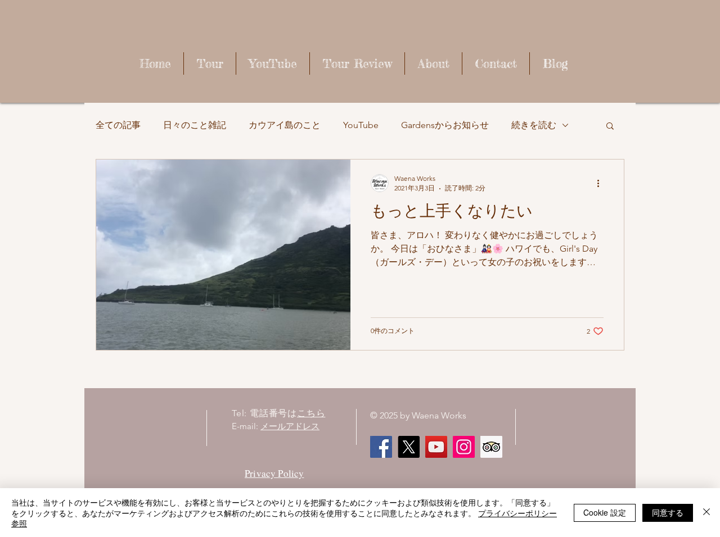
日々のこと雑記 (194, 125)
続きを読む (533, 125)
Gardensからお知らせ (445, 125)
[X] (409, 447)
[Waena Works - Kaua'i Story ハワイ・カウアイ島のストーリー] (436, 447)
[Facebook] (381, 447)
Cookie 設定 (604, 512)
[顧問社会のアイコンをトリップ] (491, 447)
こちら (311, 413)
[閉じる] (706, 512)
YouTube (361, 125)
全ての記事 (118, 125)
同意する (667, 512)
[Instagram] (464, 447)
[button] (610, 127)
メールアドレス (290, 426)
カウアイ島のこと (285, 125)
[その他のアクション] (602, 183)
